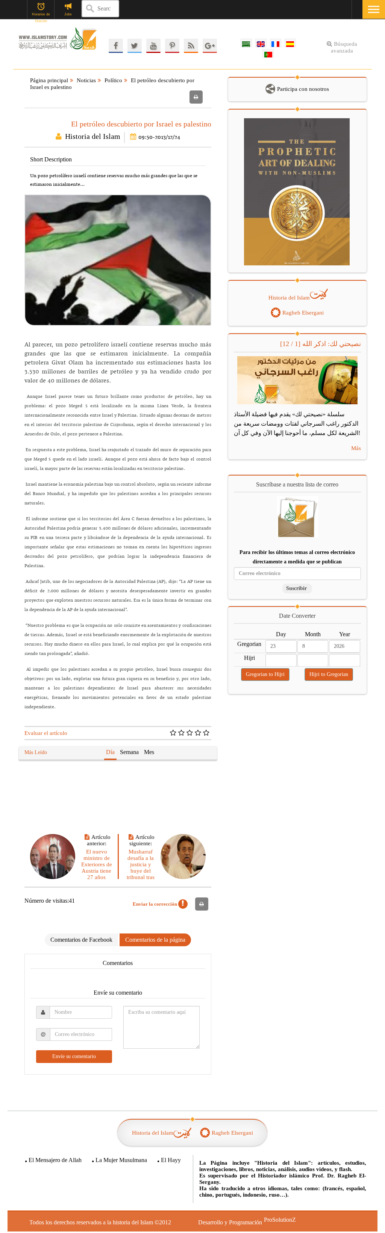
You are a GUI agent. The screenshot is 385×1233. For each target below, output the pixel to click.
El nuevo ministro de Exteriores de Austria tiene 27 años (96, 864)
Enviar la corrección (155, 904)
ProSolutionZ (275, 1219)
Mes (149, 752)
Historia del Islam (92, 136)
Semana (129, 752)
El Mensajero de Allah (55, 1160)
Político (113, 80)
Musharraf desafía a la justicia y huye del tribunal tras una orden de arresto (141, 871)
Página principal (49, 80)
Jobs (68, 14)
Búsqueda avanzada (344, 47)
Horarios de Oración (41, 15)
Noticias (86, 80)
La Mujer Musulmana (121, 1160)
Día (110, 752)
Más (356, 449)
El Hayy (171, 1160)
